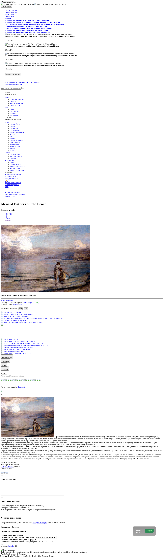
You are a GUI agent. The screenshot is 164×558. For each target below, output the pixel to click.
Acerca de (15, 554)
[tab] (8, 214)
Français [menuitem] (27, 82)
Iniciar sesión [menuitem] (10, 84)
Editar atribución (7, 300)
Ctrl (20, 308)
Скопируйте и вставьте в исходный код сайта (18, 537)
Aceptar (149, 531)
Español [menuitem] (21, 82)
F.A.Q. (8, 554)
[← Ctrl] (21, 322)
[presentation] (84, 222)
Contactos (22, 554)
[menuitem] (39, 82)
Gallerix (11, 546)
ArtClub (13, 118)
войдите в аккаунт (40, 523)
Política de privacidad (34, 556)
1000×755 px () (31, 302)
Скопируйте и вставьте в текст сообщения (17, 542)
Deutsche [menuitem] (33, 82)
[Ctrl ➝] (9, 339)
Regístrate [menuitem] (18, 84)
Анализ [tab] (8, 220)
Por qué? (21, 387)
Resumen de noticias (13, 74)
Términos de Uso (19, 556)
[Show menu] (15, 2)
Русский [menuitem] (8, 82)
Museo (10, 93)
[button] (11, 10)
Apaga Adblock (7, 467)
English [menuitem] (15, 82)
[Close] (2, 475)
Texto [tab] (8, 218)
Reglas (10, 556)
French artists (17, 304)
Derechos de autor (48, 556)
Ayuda (3, 554)
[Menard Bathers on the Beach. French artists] (45, 292)
